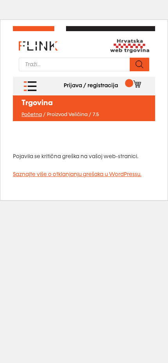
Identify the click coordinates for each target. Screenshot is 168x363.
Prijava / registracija (91, 85)
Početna (31, 114)
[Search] (139, 64)
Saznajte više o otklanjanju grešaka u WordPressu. (77, 174)
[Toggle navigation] (30, 86)
